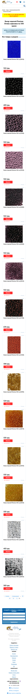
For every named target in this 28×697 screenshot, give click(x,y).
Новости (14, 677)
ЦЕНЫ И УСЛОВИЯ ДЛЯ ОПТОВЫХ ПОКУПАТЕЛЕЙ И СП (14, 31)
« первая (7, 596)
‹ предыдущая (15, 596)
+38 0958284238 (14, 683)
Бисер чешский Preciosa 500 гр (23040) (14, 133)
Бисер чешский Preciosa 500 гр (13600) (14, 355)
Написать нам (14, 649)
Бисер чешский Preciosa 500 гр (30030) (14, 59)
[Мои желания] (17, 2)
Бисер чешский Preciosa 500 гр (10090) (14, 392)
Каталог (14, 653)
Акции (14, 662)
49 (9, 598)
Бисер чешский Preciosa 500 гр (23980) (14, 96)
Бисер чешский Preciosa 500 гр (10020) (14, 502)
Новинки (14, 658)
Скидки (14, 660)
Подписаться (14, 622)
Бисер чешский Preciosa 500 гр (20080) (14, 207)
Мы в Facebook (14, 688)
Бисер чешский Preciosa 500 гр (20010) (14, 281)
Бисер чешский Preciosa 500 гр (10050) (14, 465)
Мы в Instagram (14, 690)
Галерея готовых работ (14, 672)
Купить (8, 71)
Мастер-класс (14, 670)
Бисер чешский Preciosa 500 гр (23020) (14, 170)
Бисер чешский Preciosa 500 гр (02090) (14, 539)
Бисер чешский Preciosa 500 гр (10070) (14, 429)
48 (22, 596)
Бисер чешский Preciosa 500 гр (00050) (14, 576)
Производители (14, 656)
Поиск (25, 6)
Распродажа (14, 664)
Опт (14, 666)
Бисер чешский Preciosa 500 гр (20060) (14, 244)
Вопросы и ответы (14, 647)
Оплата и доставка (14, 645)
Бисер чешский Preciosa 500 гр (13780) (14, 318)
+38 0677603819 (12, 681)
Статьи (14, 674)
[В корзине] (20, 2)
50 (13, 598)
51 (17, 598)
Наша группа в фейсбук (14, 693)
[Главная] (7, 2)
